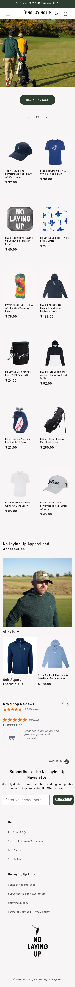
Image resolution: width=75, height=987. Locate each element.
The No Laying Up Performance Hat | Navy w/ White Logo (18, 174)
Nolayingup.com (18, 903)
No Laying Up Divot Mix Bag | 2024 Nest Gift (18, 373)
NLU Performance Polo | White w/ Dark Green (18, 504)
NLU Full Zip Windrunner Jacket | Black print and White (53, 375)
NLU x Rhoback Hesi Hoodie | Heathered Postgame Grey (51, 308)
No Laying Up (30, 979)
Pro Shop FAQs (17, 832)
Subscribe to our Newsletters (27, 893)
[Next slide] (46, 117)
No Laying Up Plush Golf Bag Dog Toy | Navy (18, 440)
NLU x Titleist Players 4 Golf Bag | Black (53, 440)
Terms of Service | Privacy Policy (29, 912)
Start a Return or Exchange (25, 841)
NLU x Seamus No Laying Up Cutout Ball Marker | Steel (19, 241)
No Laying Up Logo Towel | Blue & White (54, 239)
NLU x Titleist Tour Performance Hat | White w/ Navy (54, 505)
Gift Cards (14, 850)
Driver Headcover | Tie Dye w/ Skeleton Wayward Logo (20, 308)
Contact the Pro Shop (22, 884)
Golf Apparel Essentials (12, 682)
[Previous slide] (28, 117)
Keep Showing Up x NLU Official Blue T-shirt (53, 172)
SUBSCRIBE (63, 800)
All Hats (9, 631)
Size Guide (14, 859)
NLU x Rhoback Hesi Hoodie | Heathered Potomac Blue (54, 677)
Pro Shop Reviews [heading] (18, 704)
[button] (8, 13)
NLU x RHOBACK (37, 99)
